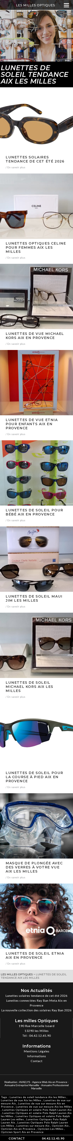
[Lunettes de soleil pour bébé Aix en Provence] (36, 473)
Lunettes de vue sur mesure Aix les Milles (44, 1106)
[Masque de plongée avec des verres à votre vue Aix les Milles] (36, 826)
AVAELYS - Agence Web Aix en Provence (43, 1082)
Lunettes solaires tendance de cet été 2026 (36, 995)
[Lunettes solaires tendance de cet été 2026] (36, 120)
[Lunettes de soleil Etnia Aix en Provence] (36, 916)
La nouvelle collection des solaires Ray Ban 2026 (36, 1010)
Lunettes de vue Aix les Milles (21, 1100)
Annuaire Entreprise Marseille (21, 1085)
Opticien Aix (60, 1125)
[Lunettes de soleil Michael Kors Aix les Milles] (36, 645)
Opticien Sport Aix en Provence (22, 1132)
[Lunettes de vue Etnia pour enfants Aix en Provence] (36, 382)
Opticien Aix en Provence (18, 1128)
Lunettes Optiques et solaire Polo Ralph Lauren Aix (37, 1109)
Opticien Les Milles (50, 1128)
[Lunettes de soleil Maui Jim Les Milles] (36, 559)
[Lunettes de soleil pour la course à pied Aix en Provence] (36, 735)
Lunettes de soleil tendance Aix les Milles (38, 1097)
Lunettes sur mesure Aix (33, 1125)
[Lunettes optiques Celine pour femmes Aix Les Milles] (36, 206)
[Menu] (66, 5)
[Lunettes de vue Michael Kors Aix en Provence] (36, 296)
